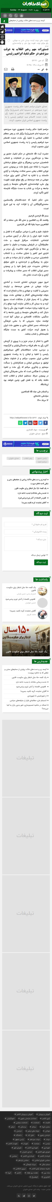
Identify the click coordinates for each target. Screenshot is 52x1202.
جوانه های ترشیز (33, 1131)
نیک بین (47, 1172)
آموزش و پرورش (44, 1114)
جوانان (47, 1131)
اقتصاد (47, 1122)
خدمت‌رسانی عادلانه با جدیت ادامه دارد (32, 493)
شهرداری (47, 1147)
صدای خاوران (14, 458)
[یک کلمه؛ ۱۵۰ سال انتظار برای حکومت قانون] (26, 591)
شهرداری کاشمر (32, 1147)
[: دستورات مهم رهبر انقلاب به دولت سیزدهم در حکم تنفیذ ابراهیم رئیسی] (6, 69)
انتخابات (36, 1122)
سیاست (36, 1143)
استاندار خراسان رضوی (28, 1118)
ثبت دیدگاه (41, 562)
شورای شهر (17, 1147)
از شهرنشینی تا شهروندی (37, 695)
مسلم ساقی (46, 1164)
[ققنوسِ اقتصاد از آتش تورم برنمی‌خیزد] (26, 603)
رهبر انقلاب (28, 458)
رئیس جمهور (42, 458)
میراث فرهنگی (31, 1164)
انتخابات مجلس (21, 1122)
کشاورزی (47, 1177)
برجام (34, 1126)
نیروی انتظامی (21, 1168)
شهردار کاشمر (12, 1143)
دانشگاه (19, 1135)
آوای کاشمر (46, 1118)
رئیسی (47, 1143)
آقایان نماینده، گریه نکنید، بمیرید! (34, 503)
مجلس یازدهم (23, 1160)
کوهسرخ (35, 1177)
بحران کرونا (46, 1126)
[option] (26, 640)
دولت (48, 1139)
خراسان (19, 1131)
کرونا (9, 1172)
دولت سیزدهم (35, 1139)
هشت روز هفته (32, 1172)
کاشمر (19, 1172)
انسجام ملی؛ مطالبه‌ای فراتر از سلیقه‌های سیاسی (28, 700)
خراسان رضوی (45, 1135)
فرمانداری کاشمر (28, 1156)
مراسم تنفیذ (42, 461)
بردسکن (23, 1126)
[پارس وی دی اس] (26, 29)
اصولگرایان (10, 1118)
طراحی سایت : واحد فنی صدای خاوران (37, 1189)
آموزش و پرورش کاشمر (24, 1114)
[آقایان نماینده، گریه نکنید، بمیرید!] (26, 614)
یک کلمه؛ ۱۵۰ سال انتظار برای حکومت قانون (30, 489)
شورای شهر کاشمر (44, 1152)
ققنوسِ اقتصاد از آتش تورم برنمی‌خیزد (32, 498)
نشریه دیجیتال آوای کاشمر (41, 1168)
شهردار (25, 1143)
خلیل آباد (31, 1135)
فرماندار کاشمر (45, 1156)
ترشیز (12, 1126)
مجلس (14, 1156)
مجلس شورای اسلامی (42, 1160)
